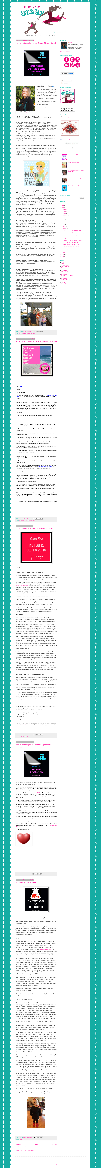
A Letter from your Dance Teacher (74, 162)
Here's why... (25, 112)
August (64, 217)
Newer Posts (18, 1144)
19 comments (29, 1137)
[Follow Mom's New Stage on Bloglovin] (67, 74)
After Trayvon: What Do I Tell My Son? (75, 178)
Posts (63, 80)
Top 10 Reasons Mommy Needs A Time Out (71, 244)
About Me (22, 35)
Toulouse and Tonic (65, 265)
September (65, 215)
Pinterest (52, 107)
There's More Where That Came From (69, 275)
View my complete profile (65, 51)
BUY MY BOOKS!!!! (29, 35)
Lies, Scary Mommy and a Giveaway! (75, 185)
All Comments (65, 83)
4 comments (29, 518)
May (64, 222)
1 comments (29, 734)
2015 (63, 203)
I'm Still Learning (64, 270)
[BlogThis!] (38, 331)
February (65, 228)
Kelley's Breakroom (65, 266)
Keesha (70, 42)
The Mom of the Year (31, 333)
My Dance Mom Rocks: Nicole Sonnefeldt (71, 246)
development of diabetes (22, 585)
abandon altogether (45, 949)
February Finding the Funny (68, 248)
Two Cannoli (63, 282)
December (65, 209)
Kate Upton (21, 520)
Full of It (62, 263)
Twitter (44, 107)
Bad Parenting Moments (66, 271)
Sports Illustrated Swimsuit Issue (31, 520)
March (64, 226)
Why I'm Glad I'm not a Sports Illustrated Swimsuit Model (36, 341)
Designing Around (65, 267)
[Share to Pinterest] (42, 331)
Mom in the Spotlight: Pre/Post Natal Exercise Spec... (73, 240)
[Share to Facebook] (41, 331)
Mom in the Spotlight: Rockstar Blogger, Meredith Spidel (36, 43)
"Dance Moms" (52, 35)
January (64, 252)
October (64, 213)
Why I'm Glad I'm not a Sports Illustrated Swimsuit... (73, 232)
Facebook (47, 107)
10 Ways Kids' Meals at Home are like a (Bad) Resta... (73, 249)
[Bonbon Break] (72, 144)
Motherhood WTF (64, 277)
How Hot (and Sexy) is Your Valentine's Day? (71, 242)
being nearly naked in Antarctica (45, 466)
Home (17, 35)
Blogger (55, 1164)
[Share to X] (39, 331)
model (24, 520)
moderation (21, 736)
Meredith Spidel (25, 333)
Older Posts (54, 1144)
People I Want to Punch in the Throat (68, 281)
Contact (36, 35)
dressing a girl (21, 1139)
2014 (63, 205)
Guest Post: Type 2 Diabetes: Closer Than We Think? (34, 529)
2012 (63, 254)
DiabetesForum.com (27, 724)
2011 (63, 256)
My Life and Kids (64, 278)
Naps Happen (64, 274)
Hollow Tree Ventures (65, 269)
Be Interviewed (43, 35)
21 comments (29, 331)
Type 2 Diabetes (25, 736)
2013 (63, 207)
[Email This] (36, 331)
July (64, 219)
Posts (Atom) (23, 1146)
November (65, 211)
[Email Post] (34, 331)
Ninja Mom (63, 262)
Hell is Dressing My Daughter (26, 882)
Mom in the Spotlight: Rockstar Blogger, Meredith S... (73, 230)
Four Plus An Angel (65, 273)
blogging (20, 333)
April (64, 224)
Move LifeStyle (38, 792)
